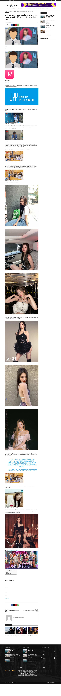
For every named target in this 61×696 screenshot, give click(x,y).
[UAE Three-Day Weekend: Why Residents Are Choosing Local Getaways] (43, 31)
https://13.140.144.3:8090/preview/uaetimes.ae (18, 617)
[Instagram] (51, 0)
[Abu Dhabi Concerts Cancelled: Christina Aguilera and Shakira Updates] (21, 630)
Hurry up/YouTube (11, 550)
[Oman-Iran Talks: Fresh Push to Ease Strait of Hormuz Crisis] (43, 26)
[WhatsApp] (18, 25)
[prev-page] (5, 639)
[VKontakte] (51, 671)
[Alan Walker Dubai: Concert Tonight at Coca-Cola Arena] (10, 630)
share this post (8, 573)
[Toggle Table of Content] (14, 571)
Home (6, 11)
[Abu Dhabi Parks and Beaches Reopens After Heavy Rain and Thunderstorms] (43, 21)
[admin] (5, 22)
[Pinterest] (16, 25)
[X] (52, 0)
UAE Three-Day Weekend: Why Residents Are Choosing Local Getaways (50, 31)
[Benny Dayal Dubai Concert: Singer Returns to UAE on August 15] (33, 630)
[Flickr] (46, 671)
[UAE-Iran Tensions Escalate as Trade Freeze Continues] (43, 16)
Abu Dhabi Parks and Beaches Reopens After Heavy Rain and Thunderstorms (50, 21)
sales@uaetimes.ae (25, 678)
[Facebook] (50, 0)
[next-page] (7, 639)
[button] (55, 9)
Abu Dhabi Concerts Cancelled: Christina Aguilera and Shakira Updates (20, 636)
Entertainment (9, 11)
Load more (47, 34)
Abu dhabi (18, 633)
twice (7, 572)
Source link (7, 598)
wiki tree (17, 550)
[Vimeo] (54, 0)
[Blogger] (41, 671)
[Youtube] (55, 0)
